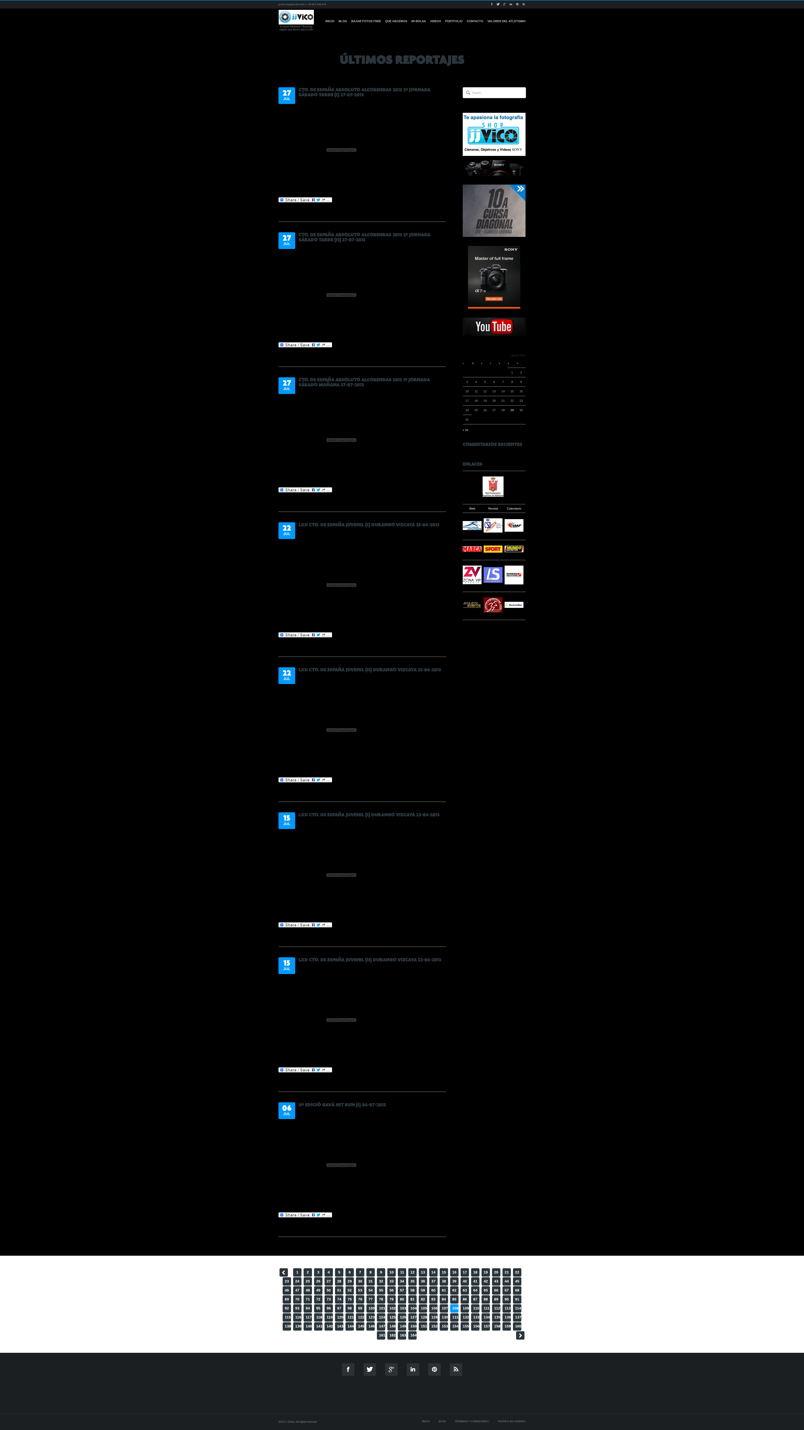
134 (487, 1317)
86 (465, 1299)
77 (370, 1299)
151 (424, 1326)
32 (381, 1281)
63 (465, 1290)
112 (497, 1308)
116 (298, 1317)
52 (350, 1290)
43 (496, 1281)
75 (350, 1299)
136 (508, 1317)
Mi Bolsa (418, 21)
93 (297, 1308)
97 (339, 1308)
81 (412, 1299)
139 (298, 1326)
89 (496, 1299)
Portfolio (454, 21)
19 (486, 1272)
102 (392, 1308)
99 (360, 1308)
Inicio (329, 21)
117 (309, 1317)
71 (308, 1299)
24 (297, 1281)
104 (413, 1308)
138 (288, 1326)
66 (496, 1290)
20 (496, 1272)
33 (391, 1281)
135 (497, 1317)
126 (403, 1317)
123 (371, 1317)
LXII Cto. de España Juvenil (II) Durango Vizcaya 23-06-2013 (370, 670)
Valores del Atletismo (506, 21)
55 (381, 1290)
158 (497, 1326)
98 (350, 1308)
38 (444, 1281)
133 (476, 1317)
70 (297, 1299)
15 (444, 1272)
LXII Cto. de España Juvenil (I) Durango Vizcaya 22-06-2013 (369, 815)
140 (309, 1326)
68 (517, 1290)
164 (413, 1335)
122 (361, 1317)
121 (351, 1317)
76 (360, 1299)
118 (319, 1317)
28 (339, 1281)
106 (434, 1308)
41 (475, 1281)
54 (370, 1290)
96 (329, 1308)
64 (475, 1290)
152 (434, 1326)
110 (476, 1308)
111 (487, 1308)
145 (361, 1326)
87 (475, 1299)
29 (512, 410)
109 (466, 1308)
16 (454, 1272)
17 (465, 1272)
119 (330, 1317)
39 (454, 1281)
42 (486, 1281)
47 (297, 1290)
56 (391, 1290)
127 (413, 1317)
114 (518, 1308)
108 (455, 1308)
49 (318, 1290)
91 (517, 1299)
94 (308, 1308)
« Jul (465, 430)
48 (308, 1290)
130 (445, 1317)
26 (318, 1281)
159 (508, 1326)
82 (423, 1299)
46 (287, 1290)
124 (382, 1317)
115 (288, 1317)
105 (424, 1308)
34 (402, 1281)
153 (445, 1326)
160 (518, 1326)
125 (392, 1317)
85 (454, 1299)
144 (351, 1326)
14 (433, 1272)
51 (339, 1290)
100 (371, 1308)
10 (391, 1272)
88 (486, 1299)
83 (433, 1299)
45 (517, 1281)
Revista (493, 508)
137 (518, 1317)
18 (475, 1272)
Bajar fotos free (366, 21)
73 (329, 1299)
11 (402, 1272)
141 (319, 1326)
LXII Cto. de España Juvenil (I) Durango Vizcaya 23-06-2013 (369, 524)
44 (507, 1281)
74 (339, 1299)
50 (329, 1290)
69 (287, 1299)
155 (466, 1326)
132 (466, 1317)
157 (487, 1326)
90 (507, 1299)
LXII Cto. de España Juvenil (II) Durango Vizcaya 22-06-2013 (370, 960)
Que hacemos (396, 21)
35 (412, 1281)
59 (423, 1290)
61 (444, 1290)
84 (444, 1299)
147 (382, 1326)
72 (318, 1299)
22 (517, 1272)
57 (402, 1290)
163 (403, 1335)
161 (382, 1335)
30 (360, 1281)
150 (413, 1326)
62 (454, 1290)
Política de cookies (512, 1421)
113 (508, 1308)
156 (476, 1326)
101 (382, 1308)
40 (465, 1281)
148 (392, 1326)
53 (360, 1290)
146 (371, 1326)
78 (381, 1299)
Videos (435, 21)
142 (330, 1326)
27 (329, 1281)
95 (318, 1308)
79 (391, 1299)
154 (455, 1326)
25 (308, 1281)
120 (340, 1317)
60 (433, 1290)
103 (403, 1308)
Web (472, 508)
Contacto (475, 21)
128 (424, 1317)
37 (433, 1281)
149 (403, 1326)
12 (412, 1272)
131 (455, 1317)
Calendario (514, 508)
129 (434, 1317)
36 (423, 1281)
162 (392, 1335)
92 (287, 1308)
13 (423, 1272)
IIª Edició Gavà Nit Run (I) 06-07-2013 (342, 1105)
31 (370, 1281)
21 (507, 1272)
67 (507, 1290)
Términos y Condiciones (472, 1421)
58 (412, 1290)
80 (402, 1299)
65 (486, 1290)
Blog (343, 21)
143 (340, 1326)
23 (287, 1281)
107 (445, 1308)
